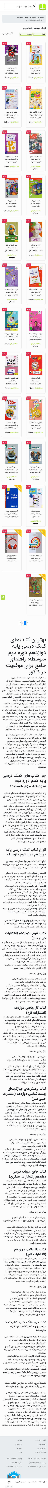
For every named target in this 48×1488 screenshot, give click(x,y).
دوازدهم (19, 17)
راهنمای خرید (41, 1448)
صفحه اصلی (40, 17)
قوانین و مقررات (41, 1440)
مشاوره (19, 1440)
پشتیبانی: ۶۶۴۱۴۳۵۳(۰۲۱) (37, 1462)
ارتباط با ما (18, 1444)
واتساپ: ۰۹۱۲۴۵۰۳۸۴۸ (14, 1458)
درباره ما (19, 1448)
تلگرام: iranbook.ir (16, 1462)
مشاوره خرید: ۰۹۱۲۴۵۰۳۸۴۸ (37, 1466)
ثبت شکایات (42, 1444)
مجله (20, 1452)
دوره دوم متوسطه (30, 17)
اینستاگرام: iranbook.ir (14, 1466)
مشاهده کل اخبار (40, 1452)
